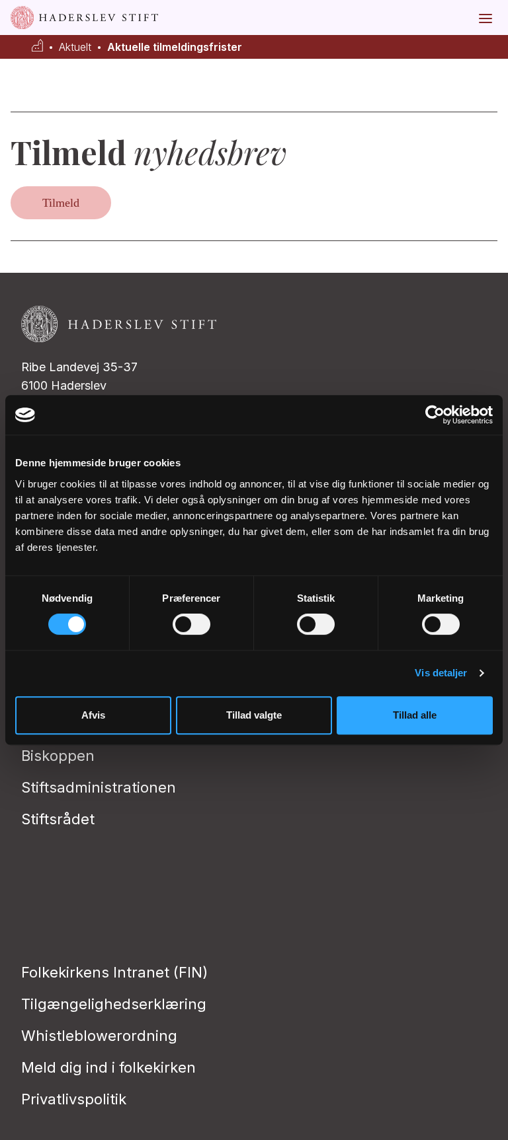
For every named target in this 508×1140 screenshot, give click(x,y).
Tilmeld (60, 202)
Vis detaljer (441, 672)
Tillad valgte (254, 715)
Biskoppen (58, 756)
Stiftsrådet (58, 819)
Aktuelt (75, 47)
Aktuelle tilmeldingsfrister (174, 47)
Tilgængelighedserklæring (113, 1004)
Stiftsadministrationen (98, 787)
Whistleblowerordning (99, 1036)
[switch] (191, 624)
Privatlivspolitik (73, 1099)
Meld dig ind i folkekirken (108, 1067)
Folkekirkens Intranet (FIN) (114, 972)
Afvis (93, 715)
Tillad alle (415, 715)
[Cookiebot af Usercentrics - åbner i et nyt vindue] (435, 415)
